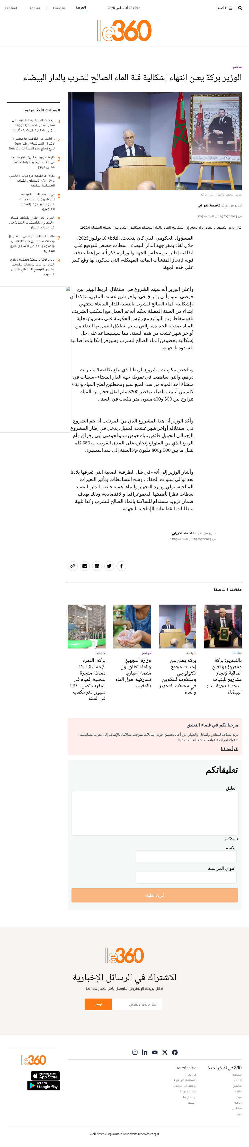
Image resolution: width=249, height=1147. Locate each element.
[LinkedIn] (145, 1052)
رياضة (238, 1102)
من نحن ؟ (190, 1074)
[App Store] (45, 1075)
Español (11, 8)
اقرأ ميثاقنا (229, 748)
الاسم (230, 847)
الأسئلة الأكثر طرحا (185, 1080)
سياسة (237, 1074)
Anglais (34, 8)
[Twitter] (165, 1052)
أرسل (98, 1004)
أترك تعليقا (154, 895)
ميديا (239, 1097)
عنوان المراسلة (222, 868)
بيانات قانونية (188, 1091)
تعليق (231, 788)
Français (59, 8)
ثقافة (238, 1091)
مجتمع (237, 67)
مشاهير (237, 1108)
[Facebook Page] (175, 1052)
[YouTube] (155, 1052)
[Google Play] (43, 1085)
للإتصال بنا (189, 1097)
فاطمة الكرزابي (209, 205)
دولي (239, 1114)
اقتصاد (237, 1080)
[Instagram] (135, 1052)
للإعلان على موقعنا (184, 1086)
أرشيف (192, 1102)
